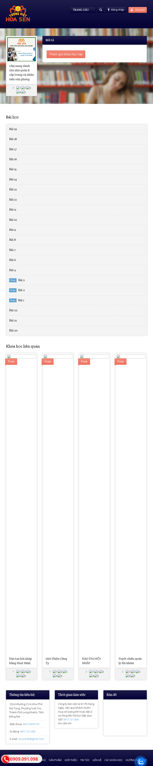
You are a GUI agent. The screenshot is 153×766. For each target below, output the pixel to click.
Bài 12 (13, 200)
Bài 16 (13, 159)
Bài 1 (21, 300)
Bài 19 (13, 129)
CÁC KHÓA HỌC (113, 760)
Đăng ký (140, 9)
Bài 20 (13, 330)
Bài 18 (13, 139)
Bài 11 (12, 210)
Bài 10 (13, 220)
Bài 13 (13, 189)
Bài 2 (21, 290)
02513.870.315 (31, 724)
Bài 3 (21, 280)
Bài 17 (13, 149)
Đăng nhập (117, 9)
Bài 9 (12, 230)
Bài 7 (12, 250)
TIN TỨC (85, 760)
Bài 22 (13, 310)
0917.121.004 (27, 731)
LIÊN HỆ (97, 760)
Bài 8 (12, 240)
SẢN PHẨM (55, 760)
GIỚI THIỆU (71, 760)
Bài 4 (12, 270)
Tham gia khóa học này (66, 54)
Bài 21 (13, 320)
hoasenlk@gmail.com (31, 739)
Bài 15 (13, 169)
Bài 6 (12, 260)
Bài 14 (13, 179)
